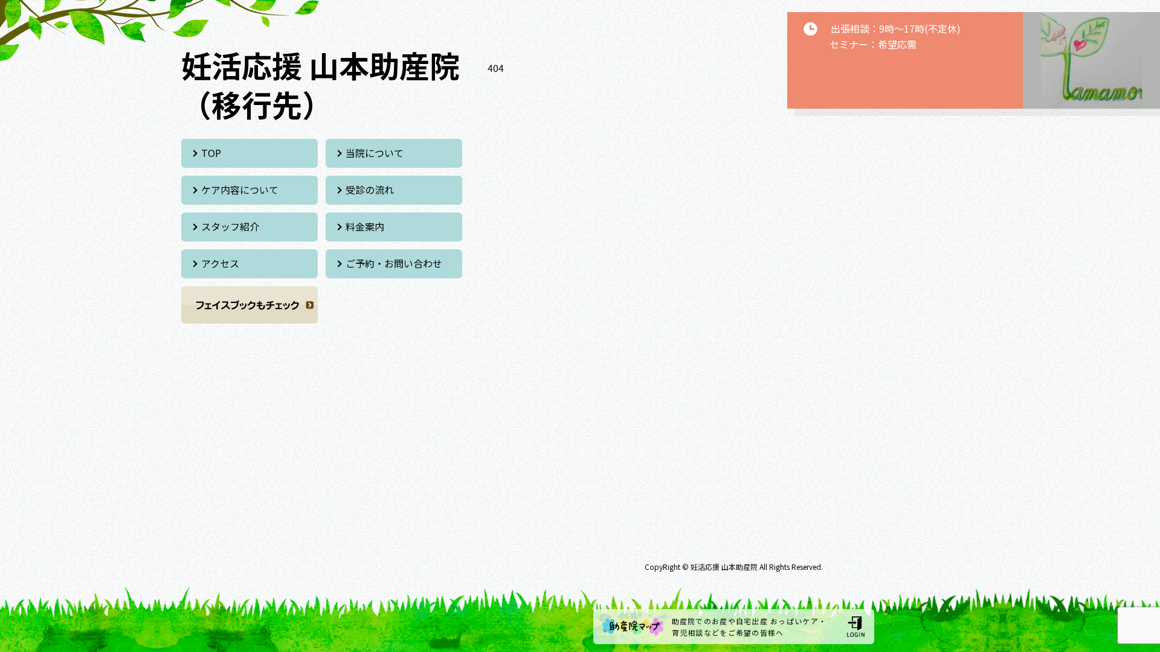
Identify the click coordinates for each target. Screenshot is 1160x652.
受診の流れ (370, 189)
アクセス (220, 263)
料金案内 (365, 226)
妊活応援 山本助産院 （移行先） (320, 84)
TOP (211, 152)
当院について (375, 152)
